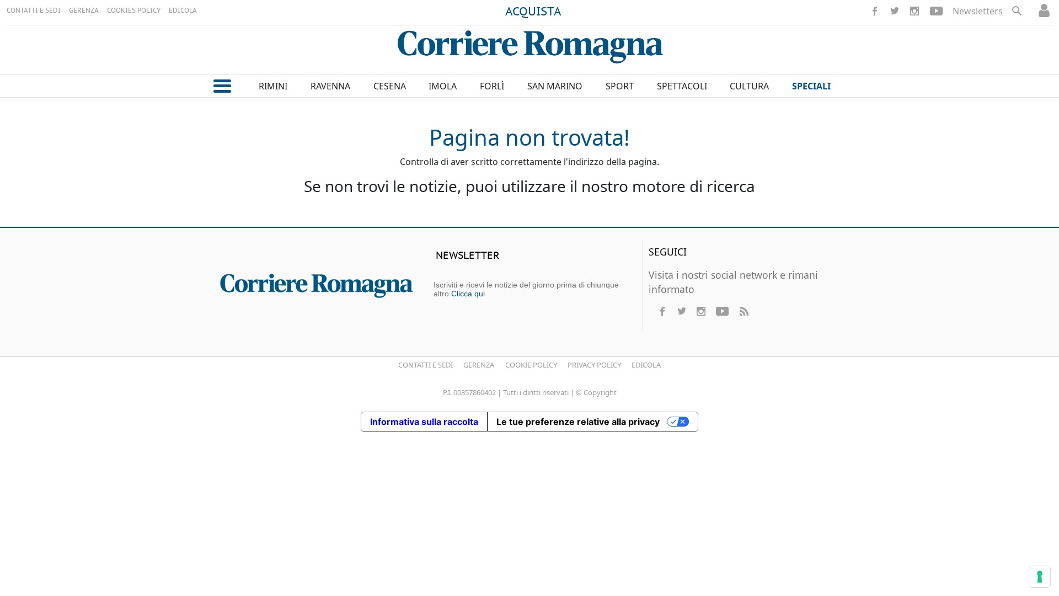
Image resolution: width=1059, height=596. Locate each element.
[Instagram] (914, 11)
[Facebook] (874, 11)
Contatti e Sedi (425, 365)
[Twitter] (894, 11)
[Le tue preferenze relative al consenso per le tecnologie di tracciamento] (1039, 576)
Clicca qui (468, 293)
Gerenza (478, 365)
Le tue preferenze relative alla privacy (578, 421)
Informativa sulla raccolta (424, 421)
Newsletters (978, 11)
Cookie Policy (531, 365)
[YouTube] (936, 11)
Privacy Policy (594, 365)
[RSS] (743, 311)
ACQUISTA (533, 12)
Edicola (646, 365)
